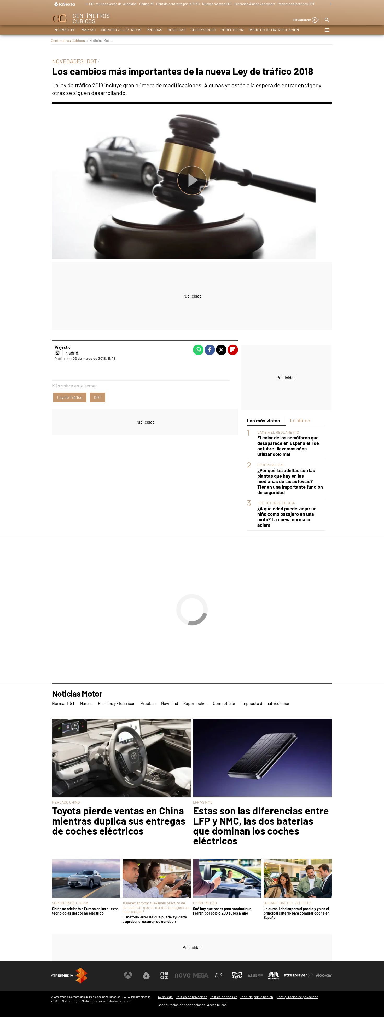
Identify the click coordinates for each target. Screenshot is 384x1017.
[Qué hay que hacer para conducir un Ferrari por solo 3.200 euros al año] (227, 879)
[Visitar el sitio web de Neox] (164, 975)
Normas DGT (65, 30)
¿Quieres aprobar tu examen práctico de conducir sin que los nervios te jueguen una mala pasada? (156, 907)
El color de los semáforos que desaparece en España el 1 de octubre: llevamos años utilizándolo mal (288, 446)
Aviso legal (165, 997)
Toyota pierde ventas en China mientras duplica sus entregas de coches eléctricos (118, 820)
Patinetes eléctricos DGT (296, 4)
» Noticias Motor (99, 40)
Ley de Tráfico (70, 397)
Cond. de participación (256, 997)
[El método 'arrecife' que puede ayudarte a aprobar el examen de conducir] (157, 879)
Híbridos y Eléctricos (121, 30)
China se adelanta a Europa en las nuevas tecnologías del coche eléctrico (85, 910)
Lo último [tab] (300, 421)
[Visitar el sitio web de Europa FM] (255, 975)
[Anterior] (85, 4)
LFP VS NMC (203, 802)
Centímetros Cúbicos (68, 40)
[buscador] (327, 20)
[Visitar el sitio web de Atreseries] (219, 975)
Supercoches (203, 30)
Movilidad (176, 30)
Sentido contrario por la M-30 (178, 4)
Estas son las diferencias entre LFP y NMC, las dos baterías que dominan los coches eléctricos (261, 825)
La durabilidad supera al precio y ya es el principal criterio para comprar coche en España (297, 913)
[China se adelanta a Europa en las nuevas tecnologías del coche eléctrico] (86, 879)
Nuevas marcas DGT (217, 4)
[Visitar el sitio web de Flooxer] (324, 975)
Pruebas (154, 30)
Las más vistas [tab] (263, 421)
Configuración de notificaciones (181, 1005)
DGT (97, 397)
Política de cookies (223, 997)
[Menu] (327, 30)
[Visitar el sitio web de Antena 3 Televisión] (128, 975)
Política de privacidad (191, 997)
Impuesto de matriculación (274, 30)
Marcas (89, 30)
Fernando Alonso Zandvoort (255, 4)
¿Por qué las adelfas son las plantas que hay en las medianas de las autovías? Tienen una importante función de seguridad (290, 481)
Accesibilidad (217, 1005)
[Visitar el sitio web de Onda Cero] (237, 975)
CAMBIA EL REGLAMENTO (278, 432)
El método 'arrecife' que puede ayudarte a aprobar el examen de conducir (155, 919)
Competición (232, 30)
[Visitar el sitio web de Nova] (182, 975)
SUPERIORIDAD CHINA (70, 903)
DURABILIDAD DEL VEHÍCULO (288, 903)
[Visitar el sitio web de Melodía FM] (273, 975)
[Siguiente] (329, 4)
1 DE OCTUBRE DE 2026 (276, 503)
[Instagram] (57, 352)
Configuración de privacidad (297, 997)
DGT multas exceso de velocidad (113, 4)
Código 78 (146, 4)
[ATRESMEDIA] (69, 975)
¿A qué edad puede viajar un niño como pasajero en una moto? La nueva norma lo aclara (287, 517)
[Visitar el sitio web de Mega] (201, 975)
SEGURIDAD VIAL (271, 465)
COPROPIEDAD (205, 903)
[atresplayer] (304, 20)
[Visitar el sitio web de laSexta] (146, 975)
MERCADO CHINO (66, 802)
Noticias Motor (77, 693)
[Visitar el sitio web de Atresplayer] (299, 975)
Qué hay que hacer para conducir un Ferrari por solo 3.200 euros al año (222, 910)
